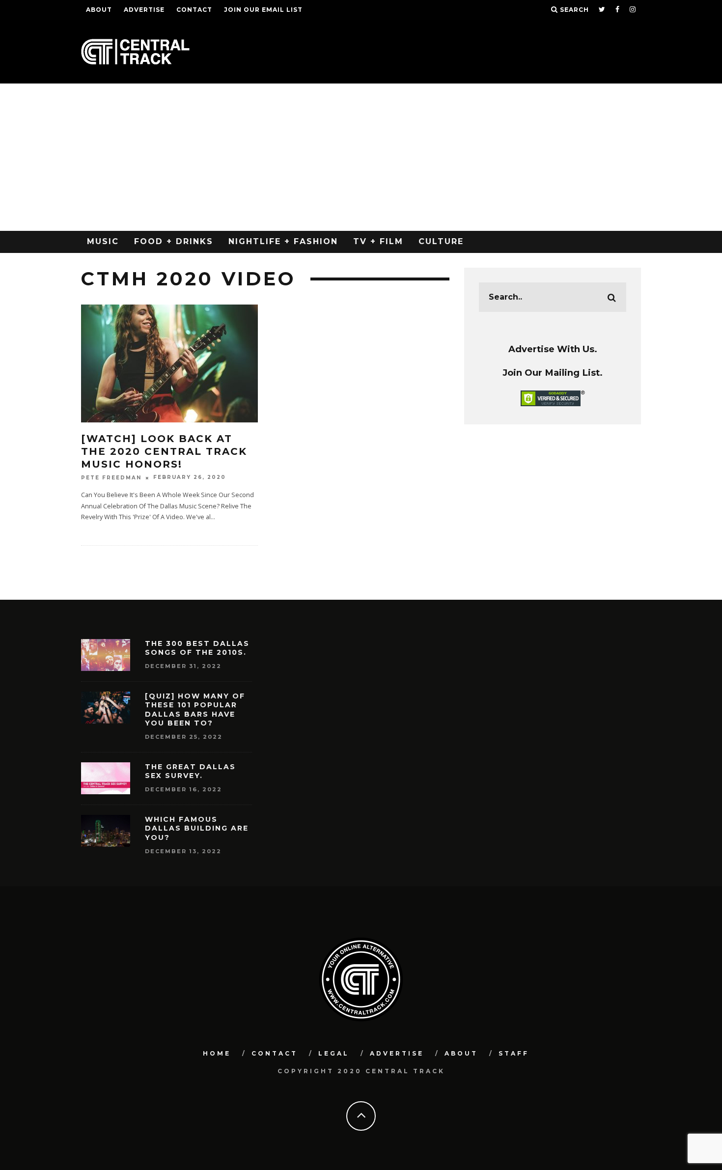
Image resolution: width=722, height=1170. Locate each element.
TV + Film (378, 241)
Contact (194, 9)
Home (217, 1053)
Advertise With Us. (552, 349)
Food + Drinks (173, 241)
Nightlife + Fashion (283, 241)
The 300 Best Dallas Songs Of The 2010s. (197, 648)
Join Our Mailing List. (552, 372)
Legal (333, 1053)
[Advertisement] (361, 157)
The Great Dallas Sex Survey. (190, 771)
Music (103, 241)
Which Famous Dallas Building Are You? (197, 828)
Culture (441, 241)
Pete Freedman (111, 477)
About (99, 9)
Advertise (144, 9)
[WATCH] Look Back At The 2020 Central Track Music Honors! (164, 451)
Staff (514, 1053)
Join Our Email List (263, 9)
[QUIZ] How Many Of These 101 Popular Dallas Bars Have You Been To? (195, 709)
